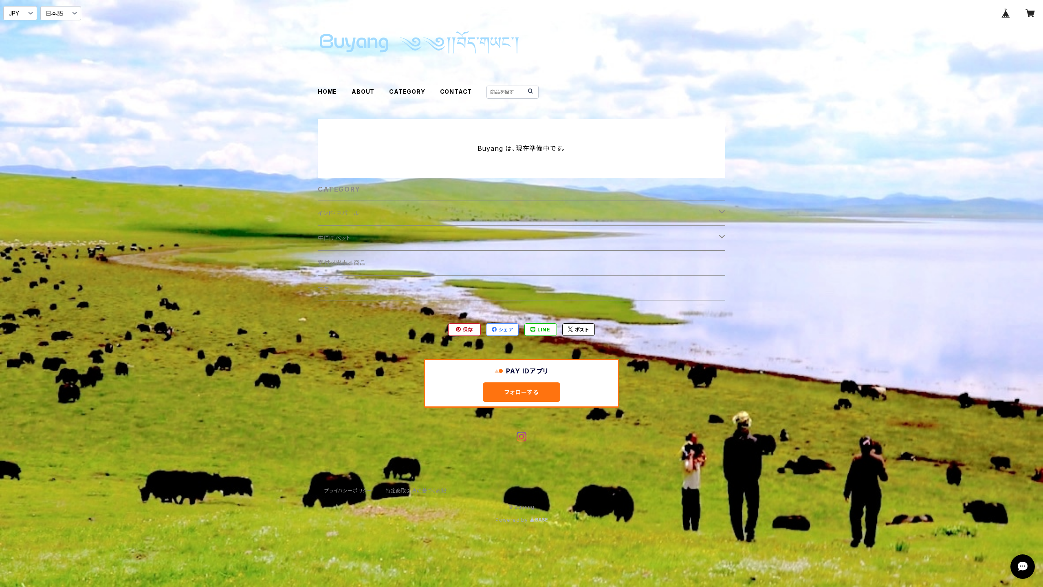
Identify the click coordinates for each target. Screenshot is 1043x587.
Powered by (512, 520)
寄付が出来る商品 (341, 262)
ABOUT (363, 91)
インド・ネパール (338, 213)
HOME (327, 91)
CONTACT (456, 91)
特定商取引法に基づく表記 (416, 491)
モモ (323, 287)
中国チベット (334, 237)
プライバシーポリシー (348, 491)
